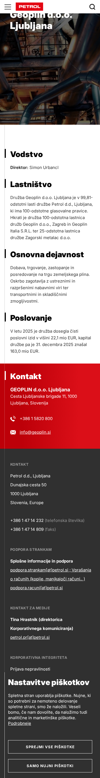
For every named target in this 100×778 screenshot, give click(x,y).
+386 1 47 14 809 (27, 529)
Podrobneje (19, 723)
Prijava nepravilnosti (30, 669)
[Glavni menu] (7, 6)
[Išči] (92, 6)
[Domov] (29, 6)
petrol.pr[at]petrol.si (30, 637)
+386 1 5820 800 (36, 418)
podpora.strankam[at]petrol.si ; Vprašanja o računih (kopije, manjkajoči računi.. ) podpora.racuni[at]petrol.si (50, 578)
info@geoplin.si (35, 432)
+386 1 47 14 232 (27, 520)
